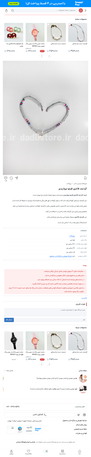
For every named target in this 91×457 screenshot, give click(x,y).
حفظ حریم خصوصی (80, 429)
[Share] (16, 178)
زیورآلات (69, 184)
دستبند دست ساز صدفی (58, 44)
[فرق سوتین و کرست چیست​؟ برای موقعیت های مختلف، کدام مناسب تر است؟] (83, 389)
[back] (85, 10)
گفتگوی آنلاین (38, 414)
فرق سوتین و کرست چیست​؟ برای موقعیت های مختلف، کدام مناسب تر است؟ (53, 389)
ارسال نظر (9, 320)
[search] (12, 10)
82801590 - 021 (13, 406)
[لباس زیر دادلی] (81, 10)
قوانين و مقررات (81, 433)
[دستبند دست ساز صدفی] (56, 32)
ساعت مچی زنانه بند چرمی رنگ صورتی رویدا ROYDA (35, 45)
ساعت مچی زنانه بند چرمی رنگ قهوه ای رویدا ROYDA (13, 353)
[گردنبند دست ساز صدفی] (77, 32)
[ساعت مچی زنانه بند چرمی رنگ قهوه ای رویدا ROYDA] (13, 340)
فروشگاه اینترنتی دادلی (80, 184)
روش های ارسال (81, 425)
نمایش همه (9, 371)
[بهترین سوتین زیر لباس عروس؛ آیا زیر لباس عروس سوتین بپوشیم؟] (83, 378)
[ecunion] (20, 429)
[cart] (6, 10)
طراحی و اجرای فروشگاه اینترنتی (25, 442)
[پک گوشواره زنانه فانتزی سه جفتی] (13, 32)
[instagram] (84, 414)
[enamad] (11, 430)
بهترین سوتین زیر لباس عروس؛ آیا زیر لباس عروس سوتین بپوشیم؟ (56, 378)
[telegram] (78, 414)
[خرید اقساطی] (45, 3)
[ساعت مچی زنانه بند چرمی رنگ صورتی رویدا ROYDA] (35, 32)
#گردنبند (84, 298)
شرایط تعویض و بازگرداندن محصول (61, 256)
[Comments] (11, 178)
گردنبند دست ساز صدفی (79, 44)
